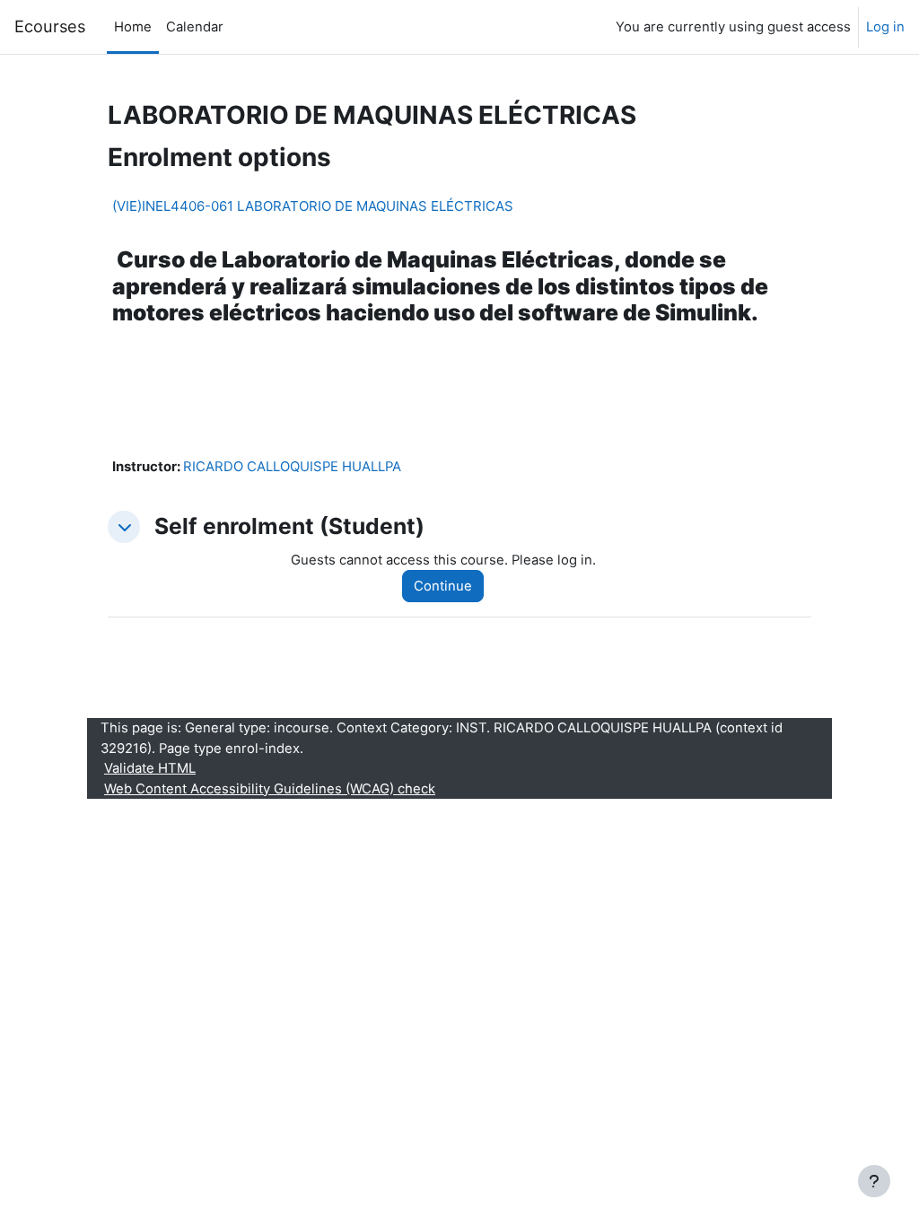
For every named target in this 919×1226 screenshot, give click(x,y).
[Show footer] (874, 1181)
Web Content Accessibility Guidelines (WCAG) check (269, 789)
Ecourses (49, 26)
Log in (885, 27)
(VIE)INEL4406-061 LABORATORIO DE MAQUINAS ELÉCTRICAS (312, 206)
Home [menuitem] (133, 27)
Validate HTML (150, 768)
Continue (443, 586)
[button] (124, 527)
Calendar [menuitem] (194, 27)
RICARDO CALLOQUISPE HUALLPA (292, 467)
